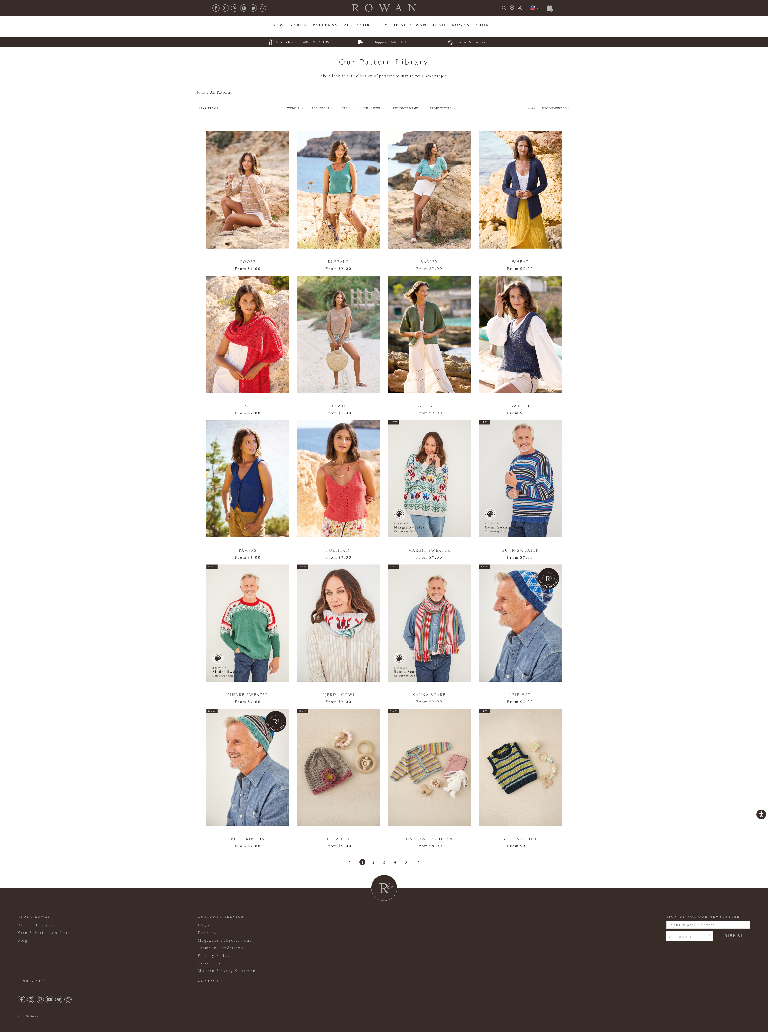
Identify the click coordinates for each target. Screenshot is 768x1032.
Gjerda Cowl (338, 695)
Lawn (338, 406)
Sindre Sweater (247, 695)
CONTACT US (212, 981)
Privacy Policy (214, 955)
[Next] (416, 862)
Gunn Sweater (520, 550)
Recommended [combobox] (554, 108)
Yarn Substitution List (43, 933)
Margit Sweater (429, 550)
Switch (520, 406)
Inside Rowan (451, 25)
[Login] (520, 9)
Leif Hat (520, 695)
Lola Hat (338, 839)
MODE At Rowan (405, 25)
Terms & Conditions (220, 948)
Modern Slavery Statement (228, 971)
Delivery (207, 933)
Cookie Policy (213, 963)
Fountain (338, 550)
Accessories (361, 25)
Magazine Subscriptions (225, 940)
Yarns (298, 25)
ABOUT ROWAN (34, 916)
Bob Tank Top (520, 839)
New (278, 25)
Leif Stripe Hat (248, 839)
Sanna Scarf (429, 695)
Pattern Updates (36, 925)
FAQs (203, 925)
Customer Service (221, 916)
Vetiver (429, 406)
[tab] (295, 109)
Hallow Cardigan (429, 839)
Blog (22, 940)
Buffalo (338, 262)
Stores (485, 25)
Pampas (248, 550)
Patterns (325, 25)
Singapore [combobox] (680, 936)
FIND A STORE (34, 981)
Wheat (520, 262)
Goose (248, 262)
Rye (248, 406)
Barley (429, 262)
